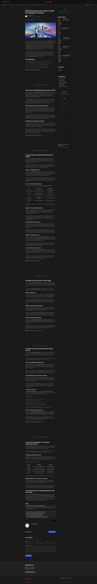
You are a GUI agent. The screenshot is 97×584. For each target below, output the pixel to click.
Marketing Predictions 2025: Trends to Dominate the (66, 55)
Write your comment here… (28, 545)
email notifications (68, 114)
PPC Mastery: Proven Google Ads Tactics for (66, 19)
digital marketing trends (61, 108)
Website (48, 541)
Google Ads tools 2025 (61, 126)
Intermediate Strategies (62, 81)
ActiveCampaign (67, 100)
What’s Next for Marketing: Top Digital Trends (66, 47)
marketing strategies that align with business (40, 320)
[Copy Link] (55, 16)
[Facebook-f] (65, 578)
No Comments (38, 16)
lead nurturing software (61, 129)
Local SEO (66, 129)
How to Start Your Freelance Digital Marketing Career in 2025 (30, 572)
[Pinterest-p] (67, 578)
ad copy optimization (61, 102)
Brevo (59, 105)
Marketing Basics (61, 84)
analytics (59, 103)
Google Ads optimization (67, 123)
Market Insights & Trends (62, 83)
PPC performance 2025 (61, 135)
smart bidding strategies (61, 138)
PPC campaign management (61, 132)
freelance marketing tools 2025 (62, 120)
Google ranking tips (66, 126)
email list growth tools (67, 111)
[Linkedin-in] (69, 578)
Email (37, 541)
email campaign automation (61, 111)
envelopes (60, 117)
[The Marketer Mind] (49, 1)
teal (65, 138)
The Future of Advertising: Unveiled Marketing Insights (66, 38)
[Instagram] (71, 578)
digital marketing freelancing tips (64, 105)
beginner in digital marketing (35, 171)
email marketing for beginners (62, 114)
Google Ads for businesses (61, 123)
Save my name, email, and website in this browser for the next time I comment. (34, 553)
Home (26, 19)
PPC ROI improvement (67, 135)
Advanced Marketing (62, 78)
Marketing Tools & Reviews (63, 86)
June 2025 (60, 69)
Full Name (26, 541)
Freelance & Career (30, 19)
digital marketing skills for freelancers (62, 106)
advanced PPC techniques (66, 102)
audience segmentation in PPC (65, 103)
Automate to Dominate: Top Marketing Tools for (67, 28)
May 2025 (60, 70)
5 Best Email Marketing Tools (61, 100)
